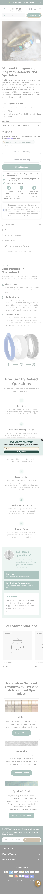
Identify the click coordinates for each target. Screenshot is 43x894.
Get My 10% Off (21, 452)
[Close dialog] (42, 440)
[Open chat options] (38, 883)
